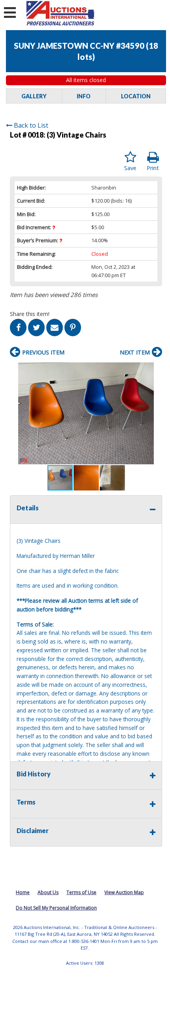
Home (23, 892)
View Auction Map (124, 892)
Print (153, 168)
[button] (155, 369)
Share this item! (29, 314)
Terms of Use (81, 892)
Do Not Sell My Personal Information (56, 907)
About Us (48, 892)
